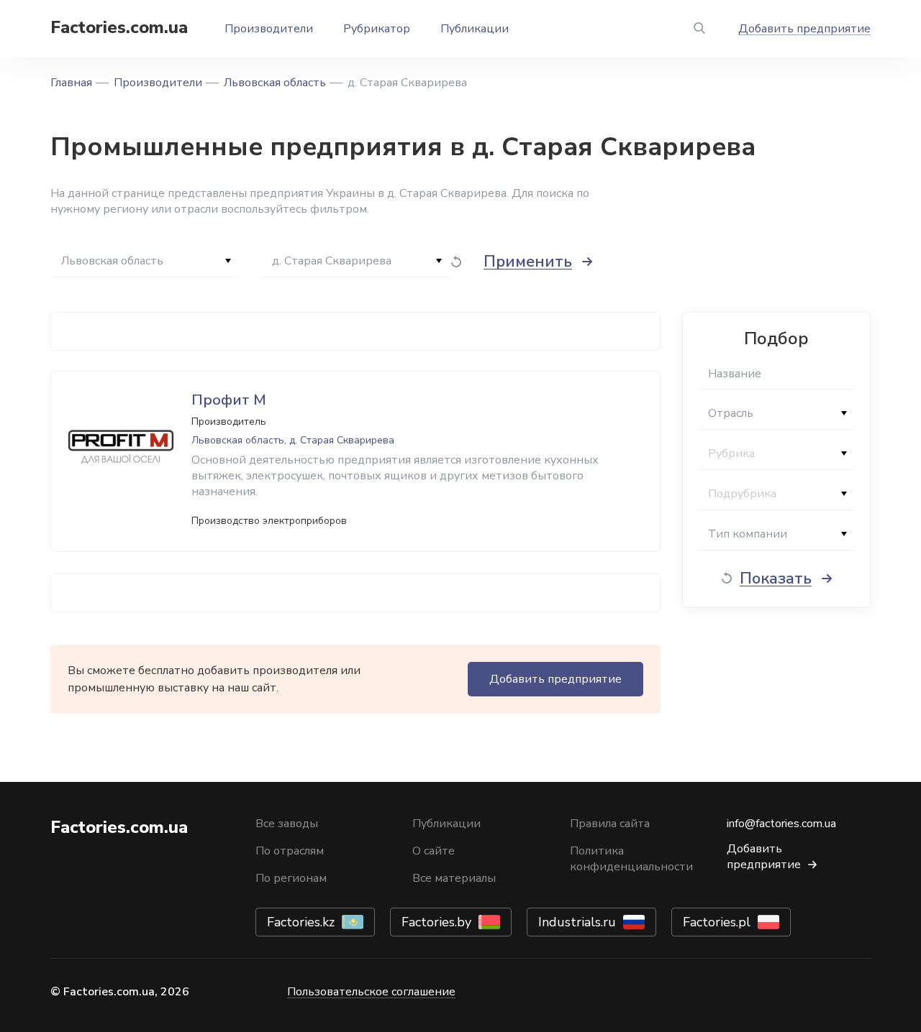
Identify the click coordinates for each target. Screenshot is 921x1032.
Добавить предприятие (804, 29)
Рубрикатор (376, 29)
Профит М (228, 400)
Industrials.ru (577, 922)
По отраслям (289, 851)
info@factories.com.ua (781, 823)
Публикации (474, 29)
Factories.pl (716, 922)
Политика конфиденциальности (631, 859)
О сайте (433, 851)
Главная (71, 83)
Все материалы (454, 878)
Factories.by (436, 922)
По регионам (291, 878)
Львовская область (275, 83)
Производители (268, 29)
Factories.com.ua (119, 27)
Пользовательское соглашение (371, 992)
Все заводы (286, 823)
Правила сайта (610, 823)
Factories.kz (301, 922)
